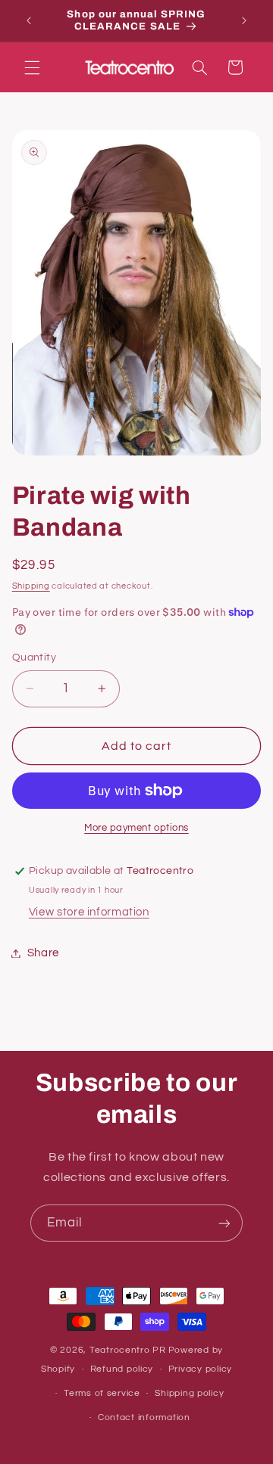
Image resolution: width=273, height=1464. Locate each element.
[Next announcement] (244, 20)
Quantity (34, 657)
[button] (31, 67)
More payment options (136, 828)
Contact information (144, 1417)
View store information (89, 912)
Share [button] (43, 953)
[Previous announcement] (29, 20)
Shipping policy (189, 1393)
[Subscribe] (224, 1223)
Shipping (31, 586)
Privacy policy (200, 1369)
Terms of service (102, 1393)
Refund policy (122, 1369)
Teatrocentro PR (127, 1350)
